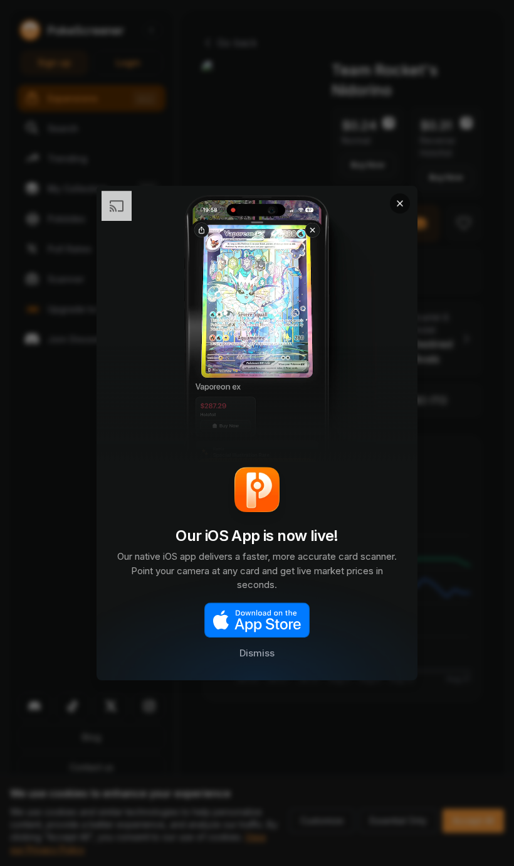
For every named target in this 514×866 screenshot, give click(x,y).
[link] (257, 433)
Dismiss (257, 654)
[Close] (400, 203)
